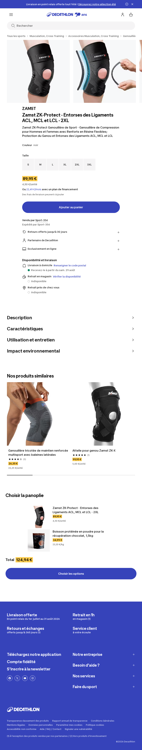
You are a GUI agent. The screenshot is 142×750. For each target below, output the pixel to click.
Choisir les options (71, 573)
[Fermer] (132, 4)
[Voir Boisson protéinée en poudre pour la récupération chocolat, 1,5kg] (39, 540)
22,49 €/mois (33, 189)
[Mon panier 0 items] (131, 14)
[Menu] (11, 14)
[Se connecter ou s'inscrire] (122, 14)
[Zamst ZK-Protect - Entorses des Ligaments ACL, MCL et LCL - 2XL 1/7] (38, 71)
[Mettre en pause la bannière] (127, 4)
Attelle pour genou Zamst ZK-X (94, 450)
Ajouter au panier (71, 207)
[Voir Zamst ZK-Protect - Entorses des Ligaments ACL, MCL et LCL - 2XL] (39, 517)
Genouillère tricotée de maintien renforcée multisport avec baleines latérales (38, 452)
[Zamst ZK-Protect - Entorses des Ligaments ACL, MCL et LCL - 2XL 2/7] (104, 71)
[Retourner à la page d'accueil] (66, 14)
